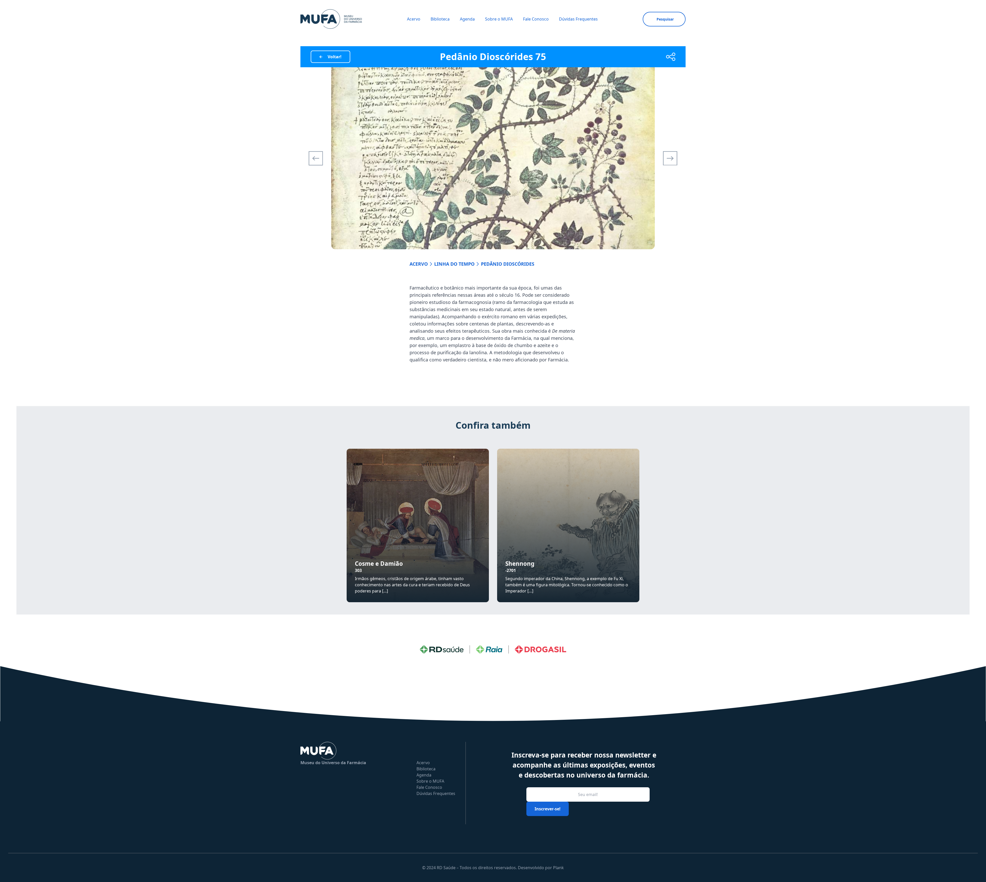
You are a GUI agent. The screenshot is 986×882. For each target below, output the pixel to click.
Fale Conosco (536, 19)
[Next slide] (670, 158)
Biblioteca (440, 19)
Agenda (467, 19)
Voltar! (335, 57)
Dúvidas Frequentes (578, 19)
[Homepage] (331, 19)
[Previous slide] (316, 158)
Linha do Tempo (454, 264)
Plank (558, 867)
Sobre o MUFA (499, 19)
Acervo (413, 19)
